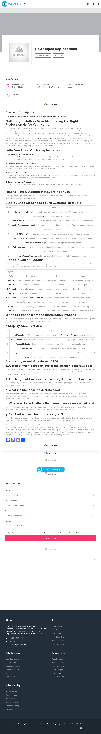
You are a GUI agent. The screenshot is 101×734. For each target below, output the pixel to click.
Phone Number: (11, 511)
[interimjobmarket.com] (26, 4)
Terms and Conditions (54, 533)
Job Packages (57, 626)
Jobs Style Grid (58, 637)
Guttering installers (14, 157)
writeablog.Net (38, 216)
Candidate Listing (13, 666)
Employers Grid (58, 644)
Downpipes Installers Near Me (50, 138)
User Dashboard (12, 659)
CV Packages (11, 663)
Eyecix (89, 724)
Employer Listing (59, 641)
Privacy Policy (75, 533)
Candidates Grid (12, 670)
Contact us (10, 677)
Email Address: (11, 501)
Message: (9, 521)
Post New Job (57, 630)
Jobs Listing (56, 633)
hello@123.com (16, 641)
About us (9, 673)
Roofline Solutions (36, 298)
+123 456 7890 (16, 638)
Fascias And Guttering (69, 335)
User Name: (10, 490)
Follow (60, 56)
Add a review (44, 56)
